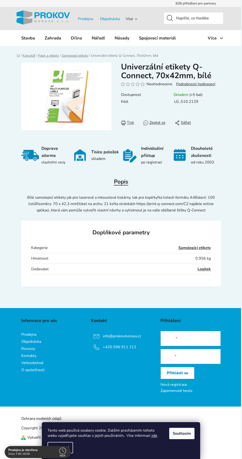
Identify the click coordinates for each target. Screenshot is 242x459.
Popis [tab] (121, 181)
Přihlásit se (177, 373)
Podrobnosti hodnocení (195, 84)
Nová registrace (173, 384)
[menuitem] (28, 38)
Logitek (204, 269)
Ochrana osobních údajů (41, 418)
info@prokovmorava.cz (122, 336)
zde (154, 435)
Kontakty (28, 355)
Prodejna (85, 18)
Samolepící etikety (194, 247)
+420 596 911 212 (119, 347)
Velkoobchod (32, 362)
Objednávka (110, 18)
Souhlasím (182, 433)
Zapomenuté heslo (176, 390)
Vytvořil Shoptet (41, 437)
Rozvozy (28, 348)
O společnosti (33, 370)
